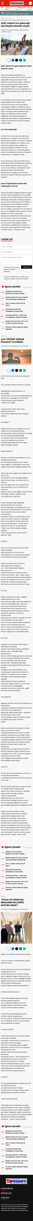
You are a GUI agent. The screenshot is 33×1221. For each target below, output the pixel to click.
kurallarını (16, 267)
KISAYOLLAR (6, 1193)
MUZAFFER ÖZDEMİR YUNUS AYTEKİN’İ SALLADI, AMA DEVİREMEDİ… (17, 14)
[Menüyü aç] (3, 3)
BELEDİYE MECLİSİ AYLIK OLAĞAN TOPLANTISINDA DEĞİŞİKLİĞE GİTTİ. (17, 298)
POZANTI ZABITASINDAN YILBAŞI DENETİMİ (17, 328)
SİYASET (9, 18)
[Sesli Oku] (8, 60)
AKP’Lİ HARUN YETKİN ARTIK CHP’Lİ (15, 304)
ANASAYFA (3, 18)
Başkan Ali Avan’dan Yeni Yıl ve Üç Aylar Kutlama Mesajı (17, 322)
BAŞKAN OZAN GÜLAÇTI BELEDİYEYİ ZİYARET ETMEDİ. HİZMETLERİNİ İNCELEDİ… (15, 292)
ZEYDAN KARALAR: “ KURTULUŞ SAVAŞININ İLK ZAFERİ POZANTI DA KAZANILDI (16, 316)
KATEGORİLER (7, 1188)
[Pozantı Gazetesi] (17, 3)
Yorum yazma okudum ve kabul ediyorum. (12, 269)
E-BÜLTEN (5, 1198)
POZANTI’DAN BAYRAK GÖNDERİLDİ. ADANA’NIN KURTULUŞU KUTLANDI (14, 310)
